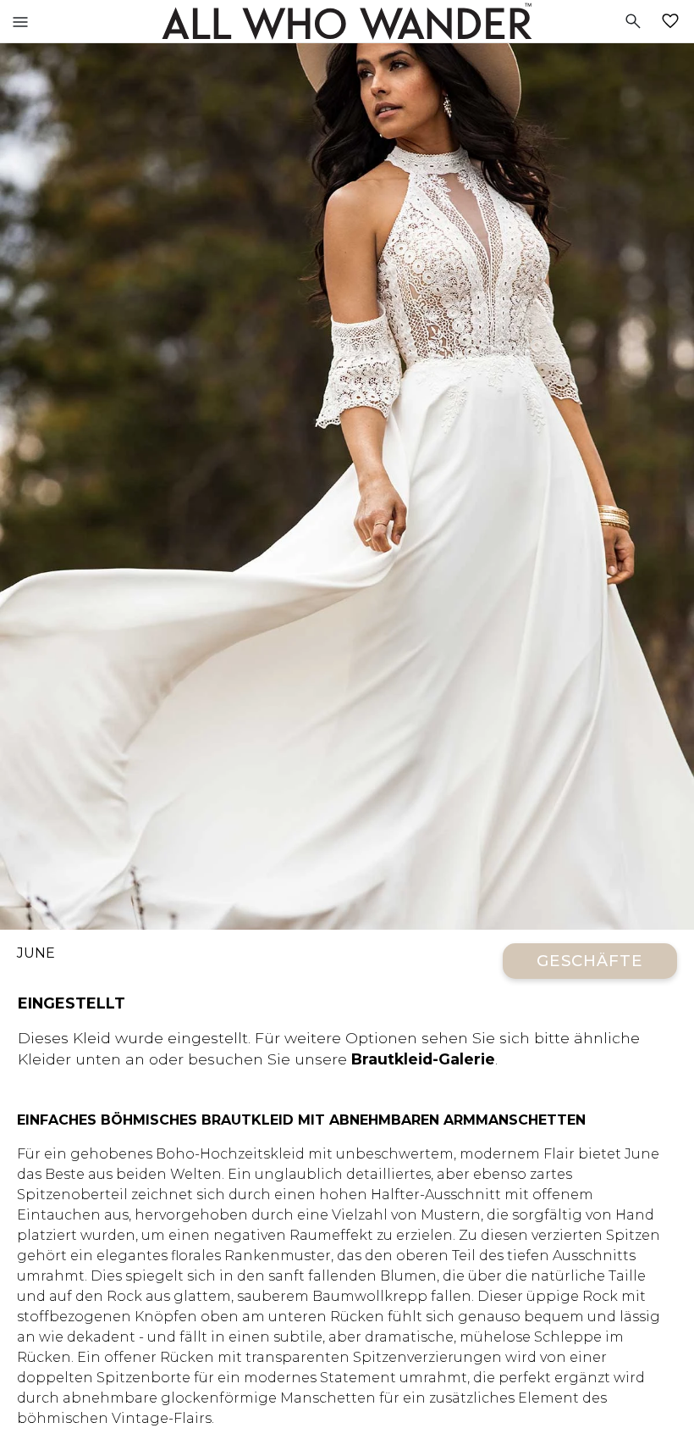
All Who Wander (347, 21)
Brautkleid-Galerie (423, 1059)
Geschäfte (590, 960)
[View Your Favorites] (673, 21)
